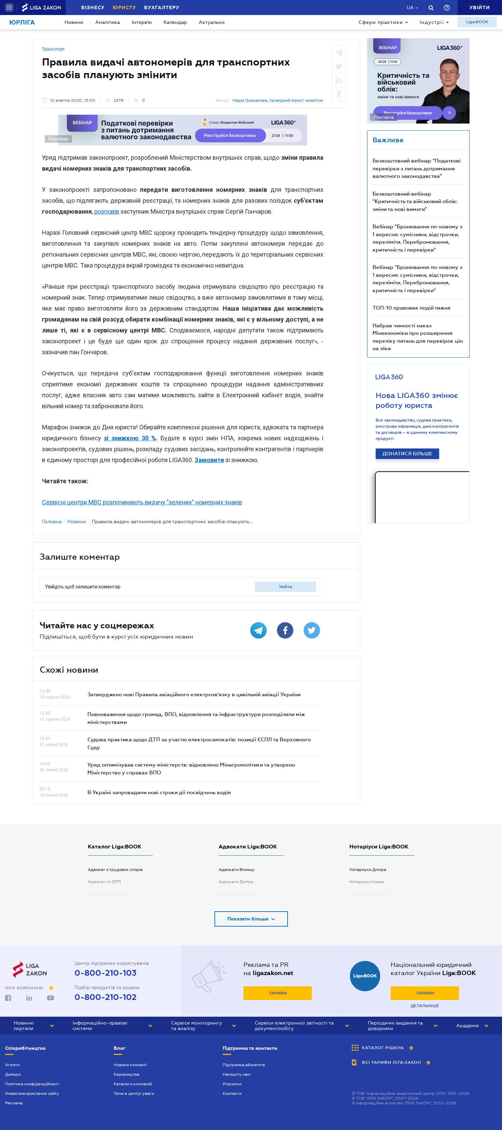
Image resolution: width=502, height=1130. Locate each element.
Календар (175, 22)
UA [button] (410, 7)
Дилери (12, 1074)
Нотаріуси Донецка (369, 894)
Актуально (212, 22)
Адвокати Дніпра (236, 881)
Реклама (14, 1103)
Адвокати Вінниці (236, 869)
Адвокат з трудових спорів (115, 869)
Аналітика (107, 22)
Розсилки (232, 1084)
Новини (74, 22)
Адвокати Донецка (238, 894)
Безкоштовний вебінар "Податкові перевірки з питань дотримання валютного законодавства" (417, 168)
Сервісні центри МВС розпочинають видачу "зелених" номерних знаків (142, 502)
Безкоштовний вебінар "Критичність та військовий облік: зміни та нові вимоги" (415, 201)
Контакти (232, 1093)
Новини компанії (130, 1064)
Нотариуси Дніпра (367, 869)
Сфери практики (381, 22)
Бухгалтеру (161, 7)
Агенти (12, 1064)
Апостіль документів (108, 894)
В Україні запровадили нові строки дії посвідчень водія (159, 792)
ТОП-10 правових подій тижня (411, 307)
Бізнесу (92, 7)
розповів (106, 211)
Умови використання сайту (32, 1093)
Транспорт (53, 49)
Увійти (285, 586)
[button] (9, 7)
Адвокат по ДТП (104, 881)
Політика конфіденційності (32, 1084)
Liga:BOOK (477, 21)
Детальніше (425, 1005)
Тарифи (278, 993)
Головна (51, 521)
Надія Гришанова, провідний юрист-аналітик (278, 100)
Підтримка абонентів (244, 1064)
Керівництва (126, 1074)
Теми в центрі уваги (134, 1093)
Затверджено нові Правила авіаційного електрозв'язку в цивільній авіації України (194, 694)
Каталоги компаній (133, 1084)
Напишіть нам (236, 1074)
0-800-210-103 (105, 973)
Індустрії (432, 22)
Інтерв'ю (142, 22)
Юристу (124, 7)
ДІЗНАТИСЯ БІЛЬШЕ (407, 453)
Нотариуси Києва (366, 881)
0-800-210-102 (105, 997)
